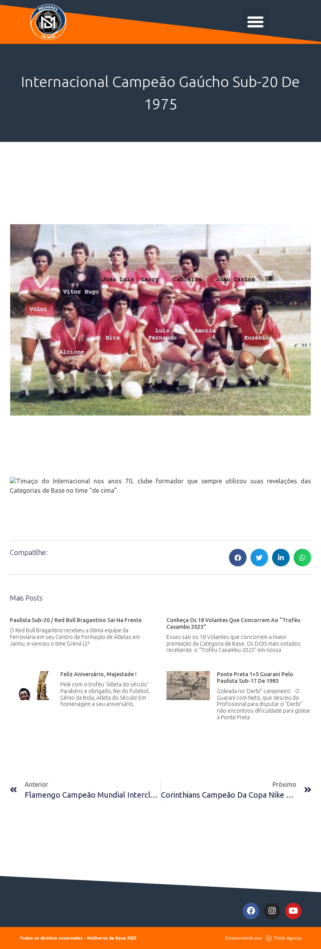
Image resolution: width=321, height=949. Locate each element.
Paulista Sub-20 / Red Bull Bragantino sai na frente (76, 620)
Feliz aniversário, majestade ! (98, 674)
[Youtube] (293, 911)
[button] (255, 22)
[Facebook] (251, 911)
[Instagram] (272, 911)
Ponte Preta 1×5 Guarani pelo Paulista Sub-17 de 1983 (255, 677)
